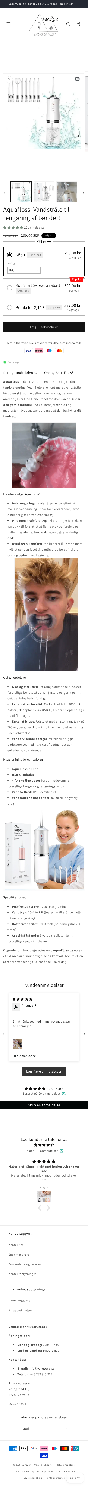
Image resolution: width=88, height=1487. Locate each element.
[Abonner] (65, 1429)
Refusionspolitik (65, 1464)
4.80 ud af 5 (55, 1089)
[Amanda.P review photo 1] (17, 1044)
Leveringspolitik (33, 1477)
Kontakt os (16, 1245)
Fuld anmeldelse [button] (24, 1056)
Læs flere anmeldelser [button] (44, 1071)
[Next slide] (84, 1034)
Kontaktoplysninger (22, 1274)
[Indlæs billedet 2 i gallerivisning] (44, 191)
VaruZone (27, 1464)
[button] (8, 24)
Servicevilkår (68, 1471)
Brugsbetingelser (20, 1310)
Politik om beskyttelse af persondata (36, 1471)
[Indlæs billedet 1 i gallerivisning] (20, 191)
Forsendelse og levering (25, 1264)
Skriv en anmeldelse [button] (44, 1105)
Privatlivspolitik (19, 1301)
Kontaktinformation (57, 1477)
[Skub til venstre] (4, 193)
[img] (22, 999)
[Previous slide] (3, 1034)
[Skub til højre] (83, 193)
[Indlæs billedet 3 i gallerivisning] (66, 191)
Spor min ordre (19, 1254)
